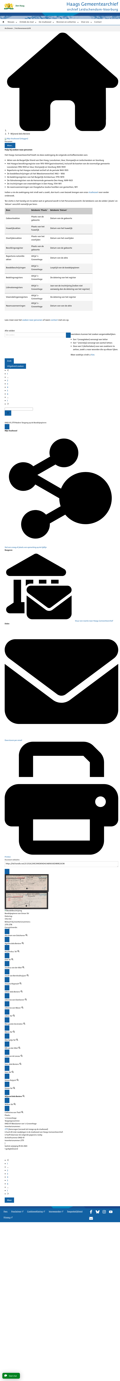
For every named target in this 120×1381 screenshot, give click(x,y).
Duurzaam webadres (12, 860)
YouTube (111, 1212)
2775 (6, 1129)
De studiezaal (45, 22)
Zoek (9, 360)
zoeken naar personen (32, 320)
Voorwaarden (55, 1211)
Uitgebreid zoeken (15, 366)
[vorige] (8, 370)
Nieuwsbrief (91, 1218)
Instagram (104, 1212)
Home (3, 22)
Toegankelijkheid (74, 1211)
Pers (6, 1211)
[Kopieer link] (7, 871)
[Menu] (7, 426)
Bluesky (97, 1212)
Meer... (10, 145)
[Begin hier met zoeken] (62, 130)
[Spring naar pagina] (8, 413)
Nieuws (11, 22)
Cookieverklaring (35, 1211)
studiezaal (93, 192)
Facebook (91, 1212)
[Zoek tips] (68, 335)
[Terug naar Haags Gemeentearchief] (14, 6)
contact (54, 320)
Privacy (7, 1217)
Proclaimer (16, 1211)
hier (92, 354)
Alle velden (10, 330)
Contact (98, 22)
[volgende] (8, 404)
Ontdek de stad (27, 22)
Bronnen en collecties (66, 22)
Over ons (85, 22)
